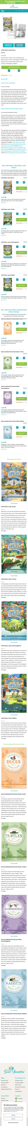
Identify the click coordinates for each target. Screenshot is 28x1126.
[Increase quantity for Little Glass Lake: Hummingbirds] (24, 247)
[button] (8, 38)
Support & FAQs (4, 1100)
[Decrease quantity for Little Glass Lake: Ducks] (17, 182)
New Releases (4, 1087)
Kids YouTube (18, 1084)
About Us (3, 1098)
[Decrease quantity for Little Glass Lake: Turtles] (17, 214)
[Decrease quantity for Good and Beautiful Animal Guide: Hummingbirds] (17, 393)
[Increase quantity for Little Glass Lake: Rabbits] (24, 279)
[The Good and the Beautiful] (3, 12)
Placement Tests (19, 1080)
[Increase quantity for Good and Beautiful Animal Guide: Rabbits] (24, 427)
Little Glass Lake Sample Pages (8, 45)
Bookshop (3, 1084)
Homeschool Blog (19, 1082)
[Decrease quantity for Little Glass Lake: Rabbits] (17, 279)
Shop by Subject (5, 1082)
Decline (13, 1119)
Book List (17, 1089)
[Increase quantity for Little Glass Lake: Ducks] (24, 182)
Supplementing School (6, 1089)
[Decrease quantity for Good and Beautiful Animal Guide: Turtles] (17, 358)
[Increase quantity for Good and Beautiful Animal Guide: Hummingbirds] (24, 393)
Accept (13, 1115)
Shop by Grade (4, 1080)
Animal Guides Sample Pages (20, 45)
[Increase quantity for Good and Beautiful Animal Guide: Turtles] (24, 358)
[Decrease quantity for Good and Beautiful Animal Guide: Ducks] (17, 323)
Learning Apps (18, 1091)
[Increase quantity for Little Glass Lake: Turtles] (24, 214)
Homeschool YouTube (20, 1087)
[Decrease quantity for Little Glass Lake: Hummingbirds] (17, 247)
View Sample (14, 503)
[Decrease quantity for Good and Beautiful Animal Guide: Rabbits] (17, 427)
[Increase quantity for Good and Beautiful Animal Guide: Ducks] (24, 323)
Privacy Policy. (13, 1111)
